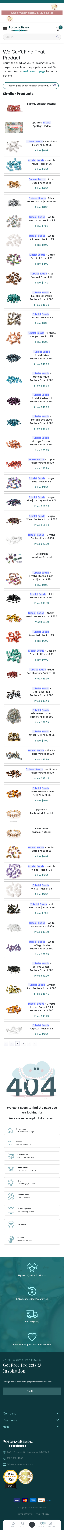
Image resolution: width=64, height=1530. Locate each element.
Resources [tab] (10, 1420)
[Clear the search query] (53, 85)
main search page (34, 71)
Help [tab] (6, 1426)
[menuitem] (24, 1513)
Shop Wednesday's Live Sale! (32, 13)
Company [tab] (9, 1413)
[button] (5, 29)
